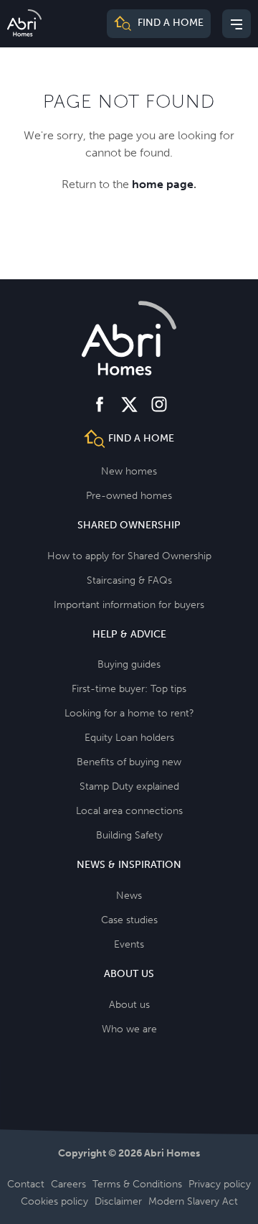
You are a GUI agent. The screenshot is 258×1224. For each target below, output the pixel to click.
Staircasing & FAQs (129, 580)
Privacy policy (219, 1184)
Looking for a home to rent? (129, 713)
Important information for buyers (129, 605)
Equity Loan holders (129, 738)
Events (129, 944)
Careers (68, 1184)
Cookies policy (54, 1201)
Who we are (129, 1029)
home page (163, 184)
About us (129, 1005)
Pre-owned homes (129, 496)
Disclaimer (118, 1201)
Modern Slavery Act (193, 1201)
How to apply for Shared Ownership (129, 556)
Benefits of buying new (129, 762)
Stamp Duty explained (129, 786)
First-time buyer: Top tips (129, 689)
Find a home (169, 23)
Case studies (129, 920)
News (129, 895)
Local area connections (129, 811)
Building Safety (129, 835)
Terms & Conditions (137, 1184)
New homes (129, 471)
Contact (25, 1184)
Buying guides (129, 664)
